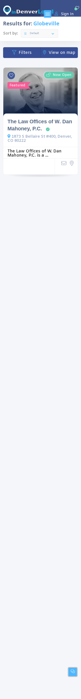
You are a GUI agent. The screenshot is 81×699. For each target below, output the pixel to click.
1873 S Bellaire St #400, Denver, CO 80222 (39, 138)
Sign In (67, 14)
